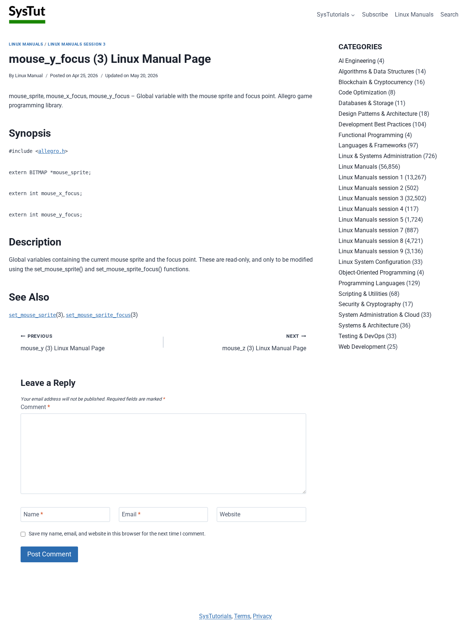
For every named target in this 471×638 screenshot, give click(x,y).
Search (449, 14)
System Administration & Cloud (379, 314)
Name (33, 514)
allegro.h (51, 151)
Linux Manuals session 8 (371, 240)
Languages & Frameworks (372, 145)
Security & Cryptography (370, 304)
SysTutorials (215, 616)
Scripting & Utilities (363, 293)
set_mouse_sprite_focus (98, 315)
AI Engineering (357, 60)
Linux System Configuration (375, 261)
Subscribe (375, 14)
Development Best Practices (375, 124)
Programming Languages (372, 283)
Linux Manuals (414, 14)
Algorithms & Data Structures (376, 71)
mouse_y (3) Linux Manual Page (63, 342)
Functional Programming (371, 135)
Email (131, 514)
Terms (242, 616)
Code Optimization (363, 92)
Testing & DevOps (362, 336)
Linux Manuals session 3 (77, 44)
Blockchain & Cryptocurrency (376, 82)
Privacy (262, 616)
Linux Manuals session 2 (371, 187)
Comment (35, 407)
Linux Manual (29, 75)
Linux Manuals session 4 (371, 208)
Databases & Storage (366, 103)
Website (230, 514)
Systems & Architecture (369, 325)
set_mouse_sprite (32, 315)
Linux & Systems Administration (380, 156)
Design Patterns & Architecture (378, 113)
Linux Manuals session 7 (371, 230)
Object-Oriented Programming (377, 272)
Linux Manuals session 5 (371, 219)
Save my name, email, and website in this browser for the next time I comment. (117, 534)
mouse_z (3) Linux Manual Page (264, 342)
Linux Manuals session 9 (371, 251)
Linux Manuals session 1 (371, 177)
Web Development (362, 346)
